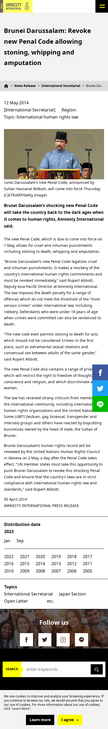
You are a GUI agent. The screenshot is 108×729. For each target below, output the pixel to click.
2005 (87, 571)
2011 (87, 564)
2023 (9, 531)
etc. (50, 601)
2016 (9, 564)
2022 (9, 556)
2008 (40, 571)
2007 (56, 571)
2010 (9, 571)
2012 (72, 564)
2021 (24, 556)
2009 (24, 571)
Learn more (40, 719)
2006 (72, 571)
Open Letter (16, 601)
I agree (67, 719)
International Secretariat (60, 85)
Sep (20, 541)
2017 (87, 556)
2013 (56, 564)
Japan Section (72, 594)
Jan (7, 541)
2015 (24, 564)
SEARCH (12, 669)
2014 (40, 564)
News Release (25, 85)
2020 (40, 556)
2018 (72, 556)
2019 (56, 556)
